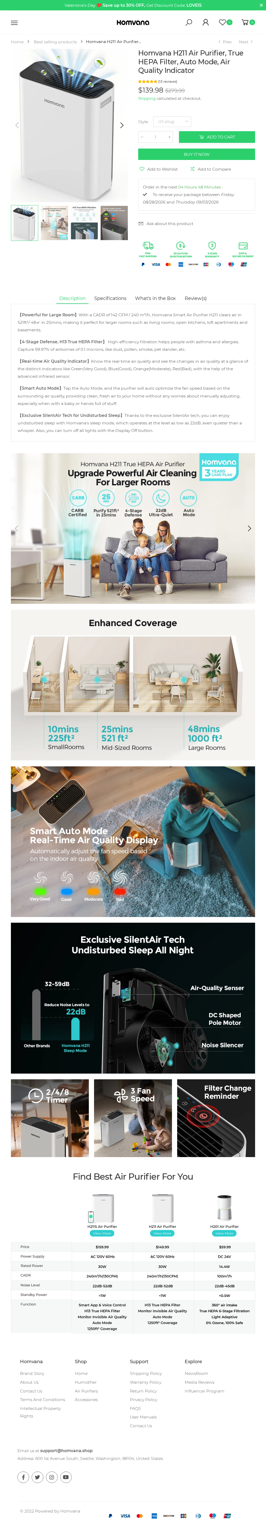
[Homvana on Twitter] (37, 1477)
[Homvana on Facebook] (23, 1477)
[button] (121, 125)
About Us (29, 1382)
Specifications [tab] (110, 298)
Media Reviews (199, 1382)
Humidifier (86, 1382)
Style (143, 121)
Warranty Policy (145, 1382)
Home (81, 1373)
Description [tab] (72, 298)
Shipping (147, 98)
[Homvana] (50, 1118)
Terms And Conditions (42, 1399)
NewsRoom (196, 1373)
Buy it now (196, 154)
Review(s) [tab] (196, 298)
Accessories (86, 1399)
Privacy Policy (143, 1399)
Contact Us (31, 1391)
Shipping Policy (146, 1373)
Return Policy (143, 1391)
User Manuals (143, 1417)
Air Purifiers (86, 1391)
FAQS (135, 1408)
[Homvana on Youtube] (66, 1477)
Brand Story (32, 1373)
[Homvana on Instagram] (52, 1477)
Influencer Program (204, 1391)
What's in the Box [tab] (155, 298)
